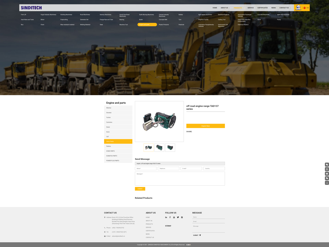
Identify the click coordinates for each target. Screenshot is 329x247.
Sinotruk (108, 112)
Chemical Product (243, 24)
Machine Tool (124, 24)
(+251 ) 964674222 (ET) (119, 232)
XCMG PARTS (110, 151)
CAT (107, 136)
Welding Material (85, 24)
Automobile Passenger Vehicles (244, 15)
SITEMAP (168, 225)
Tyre (180, 19)
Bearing (122, 19)
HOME (215, 8)
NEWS (273, 8)
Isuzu (108, 132)
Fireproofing (64, 19)
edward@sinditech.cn (118, 236)
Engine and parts (144, 24)
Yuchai (108, 117)
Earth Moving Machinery (146, 14)
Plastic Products (164, 24)
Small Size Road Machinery (124, 15)
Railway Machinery (105, 14)
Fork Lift (23, 14)
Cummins (109, 122)
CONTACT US (284, 8)
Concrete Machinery (263, 14)
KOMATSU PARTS (111, 156)
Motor (42, 19)
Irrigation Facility (203, 19)
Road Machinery (85, 14)
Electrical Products (223, 14)
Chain (42, 24)
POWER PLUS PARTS (112, 160)
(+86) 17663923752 (118, 228)
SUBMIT (140, 189)
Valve (259, 19)
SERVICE (251, 8)
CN (308, 8)
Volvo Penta (110, 141)
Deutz (108, 127)
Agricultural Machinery (205, 14)
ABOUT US (224, 8)
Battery (181, 14)
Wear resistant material (67, 24)
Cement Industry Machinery (164, 15)
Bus (22, 24)
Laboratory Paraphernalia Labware (206, 25)
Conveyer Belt (163, 19)
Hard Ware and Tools (27, 19)
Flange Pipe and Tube (106, 19)
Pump (279, 19)
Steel (101, 24)
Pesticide (181, 24)
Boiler (141, 19)
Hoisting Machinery (66, 14)
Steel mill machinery (283, 14)
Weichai (108, 108)
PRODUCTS (238, 8)
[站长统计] (188, 244)
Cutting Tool (221, 19)
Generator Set (84, 19)
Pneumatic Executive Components (244, 20)
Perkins (108, 146)
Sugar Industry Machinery (48, 14)
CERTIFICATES (262, 8)
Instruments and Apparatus (223, 25)
